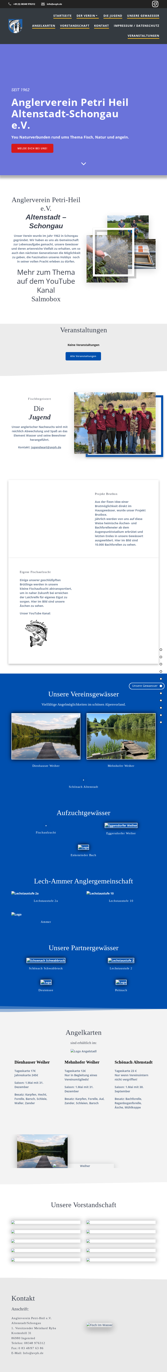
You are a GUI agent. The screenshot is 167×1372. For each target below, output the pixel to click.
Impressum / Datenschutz (136, 26)
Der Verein (86, 16)
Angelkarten (43, 26)
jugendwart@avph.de (46, 447)
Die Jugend (112, 16)
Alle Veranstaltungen (83, 356)
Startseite (62, 16)
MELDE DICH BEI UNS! (32, 148)
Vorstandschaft (74, 26)
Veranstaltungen (143, 36)
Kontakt (101, 26)
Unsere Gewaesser (143, 16)
